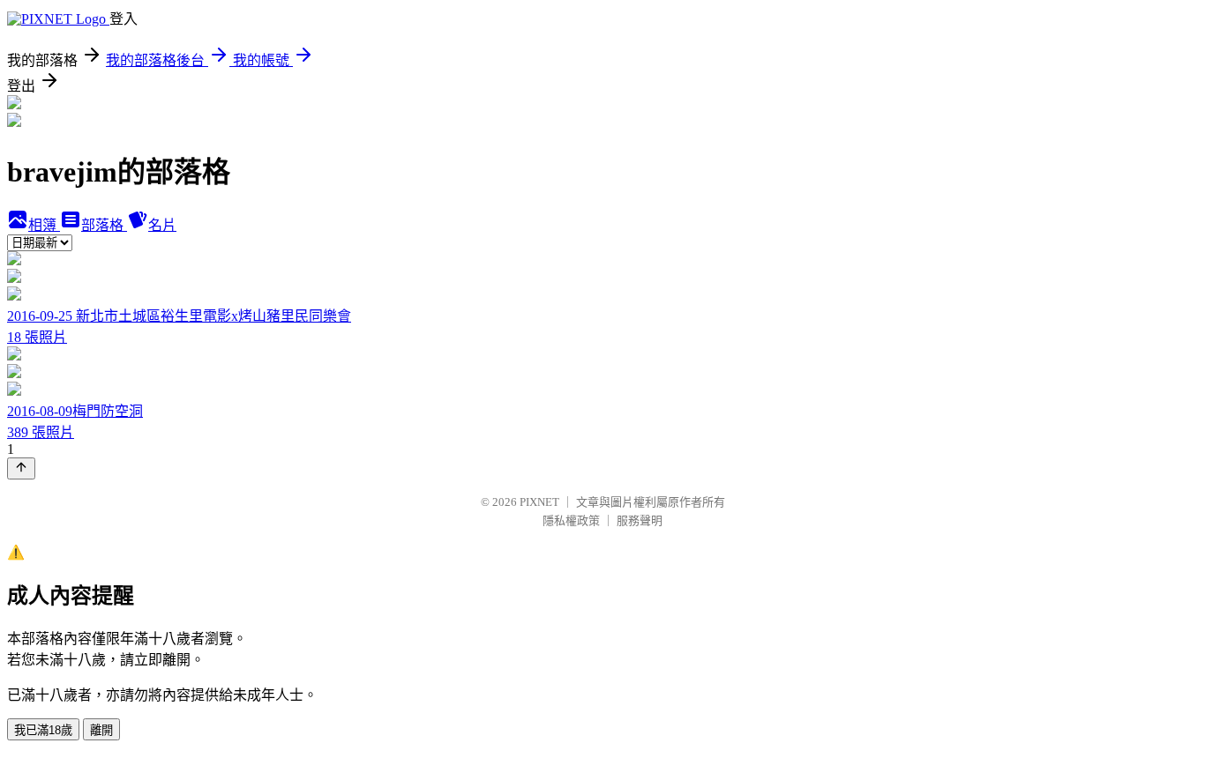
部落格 (104, 225)
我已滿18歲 (43, 730)
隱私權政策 (571, 520)
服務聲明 (639, 520)
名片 (162, 225)
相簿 (44, 225)
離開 (101, 730)
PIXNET (539, 502)
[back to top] (21, 468)
